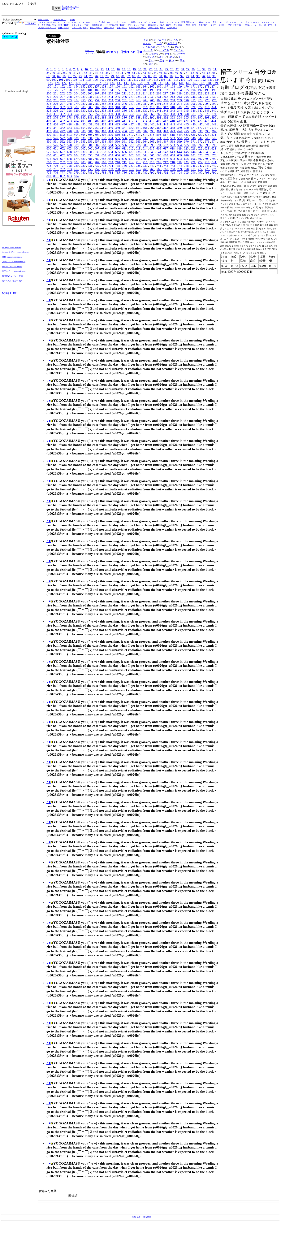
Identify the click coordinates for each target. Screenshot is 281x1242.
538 (138, 138)
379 (76, 117)
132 (99, 83)
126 (57, 83)
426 (56, 124)
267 (166, 100)
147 (202, 83)
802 (63, 176)
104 (82, 79)
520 (186, 134)
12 (97, 69)
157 (97, 86)
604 (76, 148)
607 (97, 148)
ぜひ (177, 46)
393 (173, 117)
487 (131, 131)
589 (145, 145)
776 (56, 172)
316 (159, 107)
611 (124, 148)
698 (207, 158)
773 (207, 169)
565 (152, 141)
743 (173, 165)
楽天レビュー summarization (13, 271)
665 (152, 155)
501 (56, 134)
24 (161, 69)
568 (173, 141)
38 (64, 72)
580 (83, 145)
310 (118, 107)
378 (69, 117)
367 (166, 114)
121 (197, 79)
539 (145, 138)
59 (177, 72)
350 (49, 114)
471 (193, 127)
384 (111, 117)
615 (152, 148)
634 (111, 152)
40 (75, 72)
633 (104, 152)
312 (131, 107)
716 (159, 162)
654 (76, 155)
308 (104, 107)
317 (166, 107)
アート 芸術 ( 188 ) (156, 28)
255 (83, 100)
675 (49, 158)
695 (186, 158)
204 (76, 93)
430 (83, 124)
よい (180, 57)
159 (111, 86)
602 (63, 148)
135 (119, 83)
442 (166, 124)
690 (152, 158)
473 (207, 127)
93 (187, 76)
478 (69, 131)
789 (145, 172)
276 (56, 103)
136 (126, 83)
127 (64, 83)
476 (56, 131)
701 (56, 162)
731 (90, 165)
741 (159, 165)
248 (207, 96)
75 (91, 76)
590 (152, 145)
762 (131, 169)
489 (145, 131)
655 (83, 155)
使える (151, 57)
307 (97, 107)
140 (154, 83)
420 (186, 121)
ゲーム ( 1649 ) (151, 22)
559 (111, 141)
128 (71, 83)
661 (125, 155)
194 (180, 90)
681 (90, 158)
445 (186, 124)
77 (102, 76)
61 (187, 72)
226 (56, 96)
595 (186, 145)
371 (193, 114)
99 (48, 79)
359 (111, 114)
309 (111, 107)
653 (69, 155)
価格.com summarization (12, 257)
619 (179, 148)
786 (125, 172)
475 (49, 131)
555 (83, 141)
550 (49, 141)
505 (83, 134)
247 (200, 96)
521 (193, 134)
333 (104, 110)
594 (180, 145)
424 (214, 121)
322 (200, 107)
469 (180, 127)
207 (97, 93)
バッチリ (180, 53)
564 (145, 141)
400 (49, 121)
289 (145, 103)
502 (63, 134)
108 (109, 79)
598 (207, 145)
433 (104, 124)
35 (48, 72)
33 (209, 69)
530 (83, 138)
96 (203, 76)
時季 (87, 51)
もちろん (165, 46)
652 (63, 155)
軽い (171, 57)
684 (111, 158)
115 (156, 79)
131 (92, 83)
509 (111, 134)
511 (124, 134)
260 (118, 100)
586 (125, 145)
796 (193, 172)
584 (111, 145)
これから (179, 50)
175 (49, 90)
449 (214, 124)
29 (188, 69)
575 (49, 145)
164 (145, 86)
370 (186, 114)
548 (207, 138)
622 (200, 148)
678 (69, 158)
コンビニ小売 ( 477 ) (103, 22)
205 (83, 93)
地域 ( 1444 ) (250, 25)
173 (207, 86)
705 (83, 162)
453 (69, 127)
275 (49, 103)
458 (104, 127)
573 (207, 141)
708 (104, 162)
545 (186, 138)
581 (90, 145)
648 (207, 152)
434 (111, 124)
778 (69, 172)
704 (76, 162)
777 (63, 172)
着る (161, 57)
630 (83, 152)
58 (171, 72)
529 (76, 138)
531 (90, 138)
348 (207, 110)
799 (214, 172)
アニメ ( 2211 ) (85, 22)
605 (83, 148)
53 (145, 72)
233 (104, 96)
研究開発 (147, 1217)
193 (173, 90)
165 (152, 86)
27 (177, 69)
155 (83, 86)
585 (118, 145)
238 (138, 96)
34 (215, 69)
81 (123, 76)
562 (131, 141)
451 (56, 127)
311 (124, 107)
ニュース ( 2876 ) (68, 22)
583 (104, 145)
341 (159, 110)
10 (87, 69)
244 (180, 96)
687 (131, 158)
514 (145, 134)
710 (118, 162)
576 (56, 145)
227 (63, 96)
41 (80, 72)
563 (138, 141)
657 (97, 155)
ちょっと (148, 50)
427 (63, 124)
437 (131, 124)
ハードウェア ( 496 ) (250, 22)
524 (214, 134)
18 (129, 69)
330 (83, 110)
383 (104, 117)
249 (214, 96)
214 (145, 93)
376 (56, 117)
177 (63, 90)
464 (145, 127)
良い (171, 60)
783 (104, 172)
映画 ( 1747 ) (136, 22)
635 (118, 152)
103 (75, 79)
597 (200, 145)
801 (56, 176)
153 (69, 86)
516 (159, 134)
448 (207, 124)
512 (131, 134)
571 (193, 141)
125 (50, 83)
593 (173, 145)
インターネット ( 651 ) (49, 22)
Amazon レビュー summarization (15, 252)
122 (203, 79)
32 (204, 69)
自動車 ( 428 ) (98, 25)
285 (118, 103)
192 (166, 90)
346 (193, 110)
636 (125, 152)
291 (159, 103)
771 (193, 169)
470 (186, 127)
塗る (182, 60)
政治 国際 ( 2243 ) (189, 22)
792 (166, 172)
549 (214, 138)
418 (172, 121)
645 (186, 152)
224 (214, 93)
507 (97, 134)
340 (152, 110)
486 (125, 131)
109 (116, 79)
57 (166, 72)
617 (166, 148)
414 (145, 121)
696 (193, 158)
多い (151, 60)
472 (200, 127)
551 (56, 141)
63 (198, 72)
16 (118, 69)
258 (104, 100)
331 (90, 110)
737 (131, 165)
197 (200, 90)
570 (186, 141)
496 (193, 131)
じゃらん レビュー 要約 (12, 281)
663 (138, 155)
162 (131, 86)
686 (125, 158)
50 (129, 72)
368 (173, 114)
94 (193, 76)
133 (105, 83)
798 (207, 172)
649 (214, 152)
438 (138, 124)
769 (180, 169)
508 (104, 134)
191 (159, 90)
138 (140, 83)
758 (104, 169)
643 (173, 152)
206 (90, 93)
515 (152, 134)
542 (166, 138)
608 (104, 148)
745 (186, 165)
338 (138, 110)
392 (166, 117)
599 (214, 145)
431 (90, 124)
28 (183, 69)
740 (152, 165)
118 (176, 79)
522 (200, 134)
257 (97, 100)
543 (173, 138)
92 (182, 76)
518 (172, 134)
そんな (147, 43)
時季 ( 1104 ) (64, 25)
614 (145, 148)
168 (173, 86)
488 (138, 131)
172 (200, 86)
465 (152, 127)
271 (193, 100)
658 (104, 155)
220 (186, 93)
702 (63, 162)
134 (112, 83)
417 (166, 121)
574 (214, 141)
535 (118, 138)
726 (56, 165)
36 (54, 72)
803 (69, 176)
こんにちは (149, 46)
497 (200, 131)
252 (63, 100)
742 (166, 165)
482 (97, 131)
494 (180, 131)
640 (152, 152)
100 (54, 79)
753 (69, 169)
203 (69, 93)
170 (186, 86)
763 (138, 169)
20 (140, 69)
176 (56, 90)
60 (182, 72)
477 (63, 131)
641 (159, 152)
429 (76, 124)
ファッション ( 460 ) (137, 25)
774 (214, 169)
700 (49, 162)
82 (129, 76)
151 (56, 86)
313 (138, 107)
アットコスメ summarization (13, 262)
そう (166, 53)
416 (159, 121)
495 (186, 131)
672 (200, 155)
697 (200, 158)
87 (155, 76)
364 (145, 114)
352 (63, 114)
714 (145, 162)
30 (193, 69)
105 (89, 79)
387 (131, 117)
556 (90, 141)
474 (214, 127)
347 (200, 110)
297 (200, 103)
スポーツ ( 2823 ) (121, 22)
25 (167, 69)
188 (138, 90)
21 (145, 69)
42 (86, 72)
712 (131, 162)
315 (152, 107)
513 (138, 134)
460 (118, 127)
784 (111, 172)
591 (159, 145)
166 (159, 86)
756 (90, 169)
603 (69, 148)
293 (173, 103)
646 (193, 152)
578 (69, 145)
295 (186, 103)
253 (69, 100)
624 (214, 148)
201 (56, 93)
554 (76, 141)
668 (173, 155)
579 (76, 145)
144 (181, 83)
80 (118, 76)
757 (97, 169)
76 (96, 76)
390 (152, 117)
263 (138, 100)
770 (186, 169)
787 (131, 172)
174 (214, 86)
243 (173, 96)
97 (209, 76)
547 (200, 138)
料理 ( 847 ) (191, 25)
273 (207, 100)
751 (56, 169)
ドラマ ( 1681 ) (232, 22)
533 (104, 138)
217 (166, 93)
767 (166, 169)
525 (49, 138)
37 (59, 72)
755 (83, 169)
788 (138, 172)
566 (159, 141)
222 (200, 93)
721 (193, 162)
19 (134, 69)
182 (97, 90)
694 (180, 158)
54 (150, 72)
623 (207, 148)
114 (149, 79)
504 (76, 134)
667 (166, 155)
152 (63, 86)
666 (159, 155)
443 (173, 124)
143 (174, 83)
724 (214, 162)
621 (193, 148)
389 (145, 117)
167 (166, 86)
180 (83, 90)
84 (139, 76)
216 (159, 93)
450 (49, 127)
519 (179, 134)
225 (49, 96)
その (145, 39)
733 (104, 165)
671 (193, 155)
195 (186, 90)
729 (76, 165)
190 (152, 90)
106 (95, 79)
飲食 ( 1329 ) (204, 22)
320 (186, 107)
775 (49, 172)
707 (97, 162)
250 (49, 100)
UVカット (113, 52)
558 (104, 141)
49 (123, 72)
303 (69, 107)
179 (76, 90)
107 (102, 79)
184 (111, 90)
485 (118, 131)
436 (125, 124)
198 (207, 90)
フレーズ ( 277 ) (265, 25)
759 (111, 169)
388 (138, 117)
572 (200, 141)
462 (131, 127)
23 (156, 69)
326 (56, 110)
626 (56, 152)
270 (186, 100)
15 (113, 69)
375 (49, 117)
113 (143, 79)
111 (129, 79)
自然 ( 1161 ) (63, 28)
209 (111, 93)
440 (152, 124)
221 (193, 93)
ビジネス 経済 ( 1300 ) (116, 25)
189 (145, 90)
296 (193, 103)
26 (172, 69)
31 (199, 69)
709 (111, 162)
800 (49, 176)
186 (125, 90)
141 (160, 83)
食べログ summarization (12, 266)
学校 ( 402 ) (122, 28)
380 (83, 117)
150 (49, 86)
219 (179, 93)
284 (111, 103)
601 (56, 148)
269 (180, 100)
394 (180, 117)
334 (111, 110)
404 (76, 121)
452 (63, 127)
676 (56, 158)
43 (91, 72)
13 (102, 69)
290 (152, 103)
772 (200, 169)
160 (118, 86)
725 (49, 165)
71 (70, 76)
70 (64, 76)
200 (49, 93)
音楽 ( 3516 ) (218, 22)
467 (166, 127)
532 (97, 138)
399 (214, 117)
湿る (161, 60)
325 (49, 110)
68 (54, 76)
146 (195, 83)
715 (152, 162)
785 (118, 172)
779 (76, 172)
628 (69, 152)
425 (49, 124)
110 (123, 79)
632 (97, 152)
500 (49, 134)
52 (139, 72)
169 (180, 86)
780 (83, 172)
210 (118, 93)
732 (97, 165)
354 (76, 114)
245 (186, 96)
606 (90, 148)
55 (155, 72)
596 (193, 145)
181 (90, 90)
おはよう (172, 43)
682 (97, 158)
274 (214, 100)
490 (152, 131)
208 (104, 93)
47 (113, 72)
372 (200, 114)
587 (131, 145)
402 (63, 121)
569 (180, 141)
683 (104, 158)
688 (138, 158)
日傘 (139, 52)
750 (49, 169)
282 (97, 103)
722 (200, 162)
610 (118, 148)
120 (190, 79)
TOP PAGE (10, 37)
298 (207, 103)
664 (145, 155)
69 (59, 76)
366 (159, 114)
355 (83, 114)
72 (75, 76)
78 (107, 76)
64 (203, 72)
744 (180, 165)
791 (159, 172)
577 (63, 145)
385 (118, 117)
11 (92, 69)
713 (138, 162)
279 (76, 103)
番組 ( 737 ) (179, 25)
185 (118, 90)
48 (118, 72)
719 (179, 162)
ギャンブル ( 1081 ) (137, 28)
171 (193, 86)
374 (214, 114)
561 (125, 141)
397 (200, 117)
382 (97, 117)
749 (214, 165)
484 (111, 131)
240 (152, 96)
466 (159, 127)
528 (69, 138)
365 (152, 114)
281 (90, 103)
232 (97, 96)
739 (145, 165)
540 (152, 138)
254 (76, 100)
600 (49, 148)
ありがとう (160, 39)
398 (207, 117)
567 (166, 141)
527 (63, 138)
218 (172, 93)
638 (138, 152)
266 (159, 100)
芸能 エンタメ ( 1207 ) (169, 22)
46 (107, 72)
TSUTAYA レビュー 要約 (12, 276)
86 (150, 76)
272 (200, 100)
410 (118, 121)
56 (161, 72)
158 (104, 86)
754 (76, 169)
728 (69, 165)
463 (138, 127)
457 (97, 127)
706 (90, 162)
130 (85, 83)
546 (193, 138)
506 (90, 134)
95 (198, 76)
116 (163, 79)
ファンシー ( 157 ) (80, 28)
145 (188, 83)
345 (186, 110)
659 (111, 155)
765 (152, 169)
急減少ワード (60, 20)
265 (152, 100)
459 (111, 127)
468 (173, 127)
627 (63, 152)
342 (166, 110)
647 (200, 152)
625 (49, 152)
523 (207, 134)
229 (76, 96)
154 (76, 86)
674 (214, 155)
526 (56, 138)
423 (207, 121)
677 (63, 158)
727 (63, 165)
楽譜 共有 (136, 1217)
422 (200, 121)
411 (124, 121)
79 (113, 76)
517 (166, 134)
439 (145, 124)
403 (69, 121)
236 (125, 96)
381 (90, 117)
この (159, 43)
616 (159, 148)
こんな (175, 39)
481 (90, 131)
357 (97, 114)
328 (69, 110)
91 (177, 76)
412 (131, 121)
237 (131, 96)
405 (83, 121)
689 (145, 158)
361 (125, 114)
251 (56, 100)
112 (136, 79)
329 (76, 110)
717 (166, 162)
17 (124, 69)
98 (214, 76)
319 (179, 107)
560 (118, 141)
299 (214, 103)
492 (166, 131)
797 (200, 172)
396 (193, 117)
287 (131, 103)
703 (69, 162)
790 (152, 172)
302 (63, 107)
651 (56, 155)
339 (145, 110)
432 (97, 124)
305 (83, 107)
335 (118, 110)
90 (171, 76)
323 (207, 107)
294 (180, 103)
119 (183, 79)
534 (111, 138)
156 (90, 86)
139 (147, 83)
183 (104, 90)
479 (76, 131)
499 (214, 131)
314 (145, 107)
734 (111, 165)
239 (145, 96)
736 (125, 165)
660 (118, 155)
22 (151, 69)
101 (61, 79)
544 (180, 138)
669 (180, 155)
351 (56, 114)
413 (138, 121)
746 (193, 165)
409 (111, 121)
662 (131, 155)
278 (69, 103)
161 (125, 86)
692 (166, 158)
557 (97, 141)
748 (207, 165)
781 (90, 172)
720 (186, 162)
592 (166, 145)
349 (214, 110)
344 (180, 110)
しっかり (153, 53)
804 (76, 176)
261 (125, 100)
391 (159, 117)
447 (200, 124)
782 (97, 172)
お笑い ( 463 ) (96, 28)
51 (134, 72)
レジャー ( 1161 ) (218, 25)
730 (83, 165)
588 (138, 145)
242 (166, 96)
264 (145, 100)
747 (200, 165)
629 (76, 152)
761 (125, 169)
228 (69, 96)
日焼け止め (128, 52)
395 (186, 117)
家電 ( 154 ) (204, 25)
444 (180, 124)
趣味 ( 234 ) (109, 28)
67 (48, 76)
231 (90, 96)
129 (78, 83)
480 (83, 131)
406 (90, 121)
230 (83, 96)
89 (166, 76)
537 (131, 138)
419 (179, 121)
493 (173, 131)
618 (172, 148)
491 (159, 131)
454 (76, 127)
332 (97, 110)
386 (125, 117)
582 (97, 145)
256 (90, 100)
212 (131, 93)
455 (83, 127)
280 (83, 103)
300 (49, 107)
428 (69, 124)
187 (131, 90)
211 (124, 93)
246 (193, 96)
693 (173, 158)
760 (118, 169)
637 (131, 152)
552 (63, 141)
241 (159, 96)
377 (63, 117)
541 (159, 138)
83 (134, 76)
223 (207, 93)
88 (161, 76)
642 (166, 152)
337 (131, 110)
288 (138, 103)
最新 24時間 (43, 20)
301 (56, 107)
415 (152, 121)
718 (172, 162)
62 (193, 72)
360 (118, 114)
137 (133, 83)
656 (90, 155)
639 (145, 152)
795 (186, 172)
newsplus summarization (11, 248)
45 (102, 72)
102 (68, 79)
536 (125, 138)
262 (131, 100)
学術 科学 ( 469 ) (235, 25)
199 (214, 90)
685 (118, 158)
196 (193, 90)
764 (145, 169)
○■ (48, 180)
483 (104, 131)
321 (193, 107)
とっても (164, 50)
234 (111, 96)
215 (152, 93)
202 (63, 93)
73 (80, 76)
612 (131, 148)
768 (173, 169)
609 (111, 148)
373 (207, 114)
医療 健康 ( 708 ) (49, 25)
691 (159, 158)
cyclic (72, 20)
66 (214, 72)
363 (138, 114)
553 (69, 141)
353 (69, 114)
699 (214, 158)
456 (90, 127)
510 (118, 134)
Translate (30, 23)
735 (118, 165)
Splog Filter (9, 292)
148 (209, 83)
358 (104, 114)
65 (209, 72)
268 (173, 100)
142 (167, 83)
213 (138, 93)
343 (173, 110)
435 (118, 124)
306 (90, 107)
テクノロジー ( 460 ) (81, 25)
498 (207, 131)
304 (76, 107)
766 (159, 169)
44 (96, 72)
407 (97, 121)
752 (63, 169)
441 (159, 124)
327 (63, 110)
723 (207, 162)
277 (63, 103)
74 (86, 76)
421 (193, 121)
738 (138, 165)
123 (210, 79)
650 (49, 155)
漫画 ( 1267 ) (165, 25)
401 (56, 121)
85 (145, 76)
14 (108, 69)
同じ (151, 64)
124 (217, 79)
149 (215, 83)
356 (90, 114)
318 (172, 107)
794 (180, 172)
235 (118, 96)
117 (169, 79)
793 (173, 172)
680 (83, 158)
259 (111, 100)
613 (138, 148)
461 (125, 127)
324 (214, 107)
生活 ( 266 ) (172, 28)
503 (69, 134)
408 (104, 121)
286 (125, 103)
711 (124, 162)
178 (69, 90)
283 (104, 103)
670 (186, 155)
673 (207, 155)
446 (193, 124)
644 (180, 152)
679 (76, 158)
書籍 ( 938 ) (153, 25)
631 (90, 152)
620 (186, 148)
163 (138, 86)
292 (166, 103)
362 (131, 114)
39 (70, 72)
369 (180, 114)
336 (125, 110)
